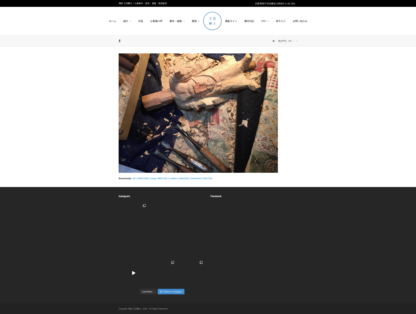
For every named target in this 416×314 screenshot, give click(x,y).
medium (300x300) (179, 178)
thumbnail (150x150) (201, 178)
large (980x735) (159, 178)
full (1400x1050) (140, 178)
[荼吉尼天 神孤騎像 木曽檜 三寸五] (190, 244)
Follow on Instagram (172, 291)
